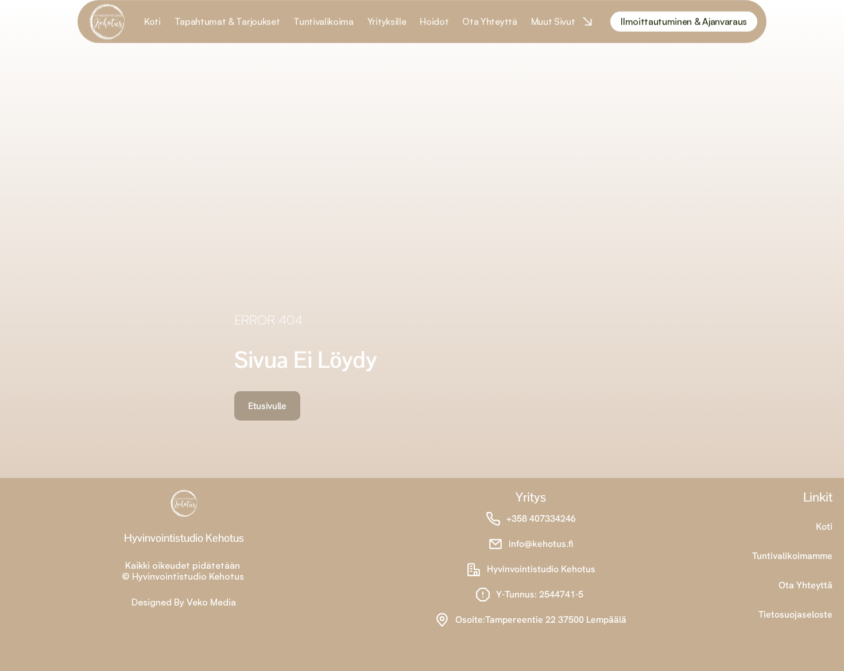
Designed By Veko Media (183, 602)
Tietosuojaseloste (795, 614)
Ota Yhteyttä (806, 585)
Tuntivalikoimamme (792, 556)
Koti (824, 526)
